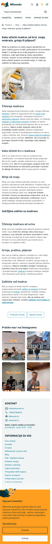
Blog (7, 454)
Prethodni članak (17, 314)
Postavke (25, 530)
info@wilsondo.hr (16, 408)
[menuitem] (6, 18)
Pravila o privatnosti (13, 482)
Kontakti (8, 444)
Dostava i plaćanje (12, 465)
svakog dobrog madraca (39, 135)
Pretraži (45, 12)
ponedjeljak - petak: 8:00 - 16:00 (20, 426)
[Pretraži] (32, 4)
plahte (17, 292)
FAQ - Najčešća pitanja (14, 458)
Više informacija (9, 523)
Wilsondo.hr (14, 416)
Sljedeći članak (35, 314)
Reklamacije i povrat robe (16, 451)
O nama (8, 448)
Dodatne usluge (12, 461)
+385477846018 (15, 412)
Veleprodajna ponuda (14, 478)
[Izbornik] (46, 4)
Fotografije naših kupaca (15, 471)
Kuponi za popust (12, 475)
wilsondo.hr (14, 420)
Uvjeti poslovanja (12, 468)
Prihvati (25, 538)
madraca (6, 113)
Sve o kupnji (10, 441)
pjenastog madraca (10, 119)
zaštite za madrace (30, 289)
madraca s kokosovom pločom (15, 121)
